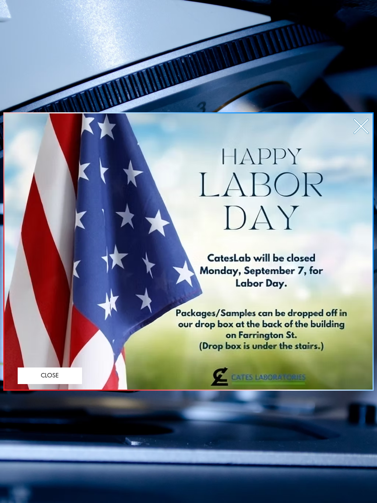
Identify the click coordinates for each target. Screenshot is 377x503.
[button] (361, 126)
